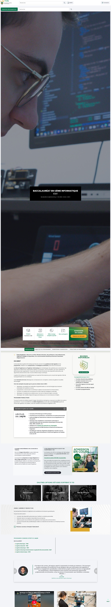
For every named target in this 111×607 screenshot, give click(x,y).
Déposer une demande (78, 336)
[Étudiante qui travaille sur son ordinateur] (85, 459)
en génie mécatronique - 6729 (22, 552)
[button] (70, 2)
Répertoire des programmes (9, 9)
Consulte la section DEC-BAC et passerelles (55, 458)
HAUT (108, 601)
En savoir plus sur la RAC (52, 472)
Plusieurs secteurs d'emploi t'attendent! (27, 526)
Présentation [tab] (29, 349)
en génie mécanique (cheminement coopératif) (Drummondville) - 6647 (33, 550)
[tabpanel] (55, 397)
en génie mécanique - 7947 (22, 548)
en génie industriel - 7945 (21, 545)
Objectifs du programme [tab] (43, 349)
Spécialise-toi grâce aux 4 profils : (24, 408)
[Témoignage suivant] (91, 570)
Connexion (106, 2)
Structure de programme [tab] (78, 349)
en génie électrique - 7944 (21, 543)
